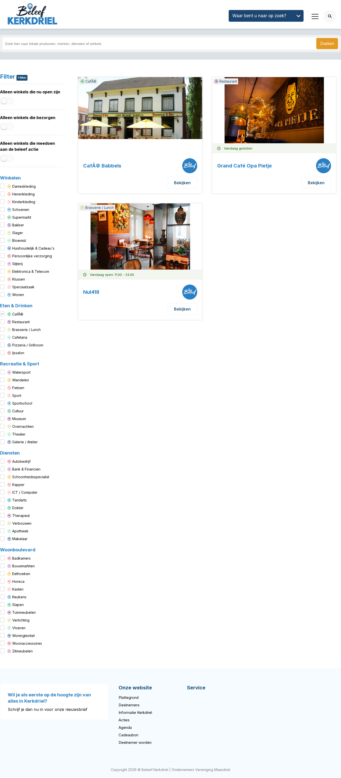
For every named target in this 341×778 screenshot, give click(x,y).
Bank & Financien (26, 469)
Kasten (17, 589)
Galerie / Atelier (25, 442)
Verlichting (20, 620)
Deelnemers (129, 705)
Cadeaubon (128, 735)
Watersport (21, 372)
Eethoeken (21, 574)
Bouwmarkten (23, 566)
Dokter (17, 508)
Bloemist (19, 240)
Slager (17, 233)
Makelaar (19, 539)
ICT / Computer (24, 492)
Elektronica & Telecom (30, 271)
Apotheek (20, 531)
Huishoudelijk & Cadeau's (33, 248)
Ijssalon (18, 353)
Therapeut (21, 515)
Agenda (125, 727)
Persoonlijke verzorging (32, 256)
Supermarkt (21, 217)
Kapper (18, 484)
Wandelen (20, 380)
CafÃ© (17, 314)
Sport (16, 395)
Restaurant (21, 322)
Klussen (18, 279)
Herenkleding (23, 194)
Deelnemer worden (135, 742)
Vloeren (18, 628)
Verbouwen (21, 523)
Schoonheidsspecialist (30, 477)
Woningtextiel (23, 635)
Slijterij (17, 264)
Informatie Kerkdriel (135, 712)
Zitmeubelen (22, 651)
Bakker (18, 225)
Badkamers (21, 558)
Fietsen (18, 388)
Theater (18, 434)
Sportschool (22, 403)
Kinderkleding (23, 202)
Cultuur (18, 411)
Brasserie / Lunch (26, 329)
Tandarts (19, 500)
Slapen (18, 605)
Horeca (18, 581)
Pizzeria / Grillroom (27, 345)
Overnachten (23, 426)
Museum (19, 419)
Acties (124, 720)
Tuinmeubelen (24, 612)
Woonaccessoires (27, 643)
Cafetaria (19, 337)
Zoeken (327, 43)
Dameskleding (24, 186)
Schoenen (20, 209)
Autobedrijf (21, 461)
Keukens (19, 597)
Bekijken (182, 182)
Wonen (18, 295)
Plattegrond (129, 697)
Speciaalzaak (23, 287)
